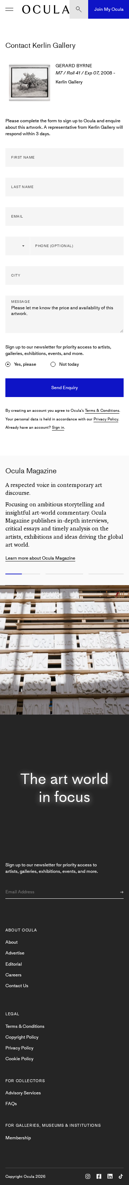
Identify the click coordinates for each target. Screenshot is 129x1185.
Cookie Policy (19, 1058)
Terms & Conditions (102, 410)
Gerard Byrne (74, 65)
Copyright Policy (21, 1037)
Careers (13, 974)
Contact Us (16, 985)
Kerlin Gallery (69, 82)
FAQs (11, 1103)
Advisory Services (23, 1092)
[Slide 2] (64, 574)
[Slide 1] (21, 574)
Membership (18, 1137)
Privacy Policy (106, 419)
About (11, 942)
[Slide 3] (107, 574)
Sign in (58, 427)
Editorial (13, 964)
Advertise (14, 953)
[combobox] (18, 246)
